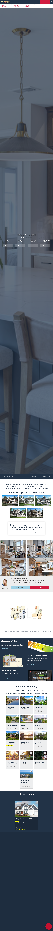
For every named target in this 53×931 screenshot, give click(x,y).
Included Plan (17, 597)
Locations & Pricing (34, 476)
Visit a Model (21, 476)
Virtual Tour (8, 245)
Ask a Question (47, 476)
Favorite (45, 245)
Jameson (27, 6)
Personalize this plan (32, 665)
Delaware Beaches (6, 6)
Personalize (36, 597)
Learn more (4, 648)
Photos (33, 245)
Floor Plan (21, 245)
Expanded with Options (27, 597)
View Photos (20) (47, 573)
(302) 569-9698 (5, 588)
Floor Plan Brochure (7, 476)
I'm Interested (45, 1)
